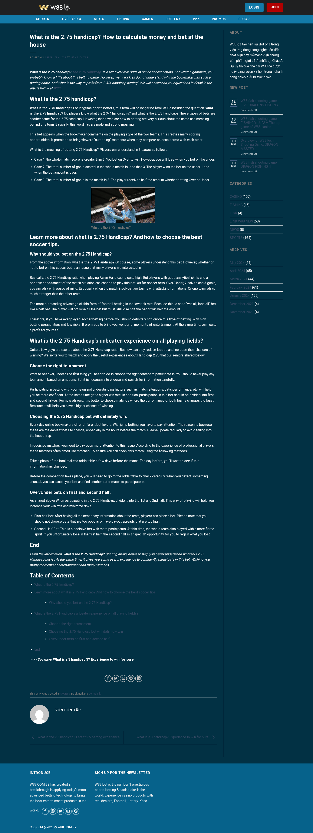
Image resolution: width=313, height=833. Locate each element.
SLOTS (99, 19)
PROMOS (219, 19)
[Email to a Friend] (123, 678)
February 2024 (240, 287)
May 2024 (237, 263)
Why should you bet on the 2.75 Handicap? (81, 603)
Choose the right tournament (70, 624)
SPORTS (42, 19)
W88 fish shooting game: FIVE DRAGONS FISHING (259, 103)
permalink (95, 693)
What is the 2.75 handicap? (54, 585)
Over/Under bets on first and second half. (79, 639)
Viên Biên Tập (79, 57)
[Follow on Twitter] (60, 811)
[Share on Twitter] (115, 678)
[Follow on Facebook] (45, 811)
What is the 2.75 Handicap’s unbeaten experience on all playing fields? (86, 613)
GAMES (147, 19)
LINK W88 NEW (241, 221)
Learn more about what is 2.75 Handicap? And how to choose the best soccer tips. (95, 592)
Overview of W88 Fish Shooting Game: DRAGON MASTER (259, 144)
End (37, 649)
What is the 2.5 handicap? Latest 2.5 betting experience (78, 737)
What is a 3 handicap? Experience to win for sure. (173, 737)
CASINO (236, 197)
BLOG (242, 19)
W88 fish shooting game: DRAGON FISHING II (259, 164)
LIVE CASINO (71, 19)
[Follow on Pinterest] (75, 811)
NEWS (234, 230)
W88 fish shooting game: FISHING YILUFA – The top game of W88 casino (260, 123)
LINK (233, 213)
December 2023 (242, 304)
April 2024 (237, 271)
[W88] (59, 7)
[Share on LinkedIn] (138, 678)
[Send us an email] (68, 811)
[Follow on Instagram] (52, 811)
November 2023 (242, 312)
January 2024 (240, 296)
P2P (196, 19)
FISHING (123, 19)
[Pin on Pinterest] (131, 678)
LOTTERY (173, 19)
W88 (56, 88)
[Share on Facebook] (108, 678)
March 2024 (238, 279)
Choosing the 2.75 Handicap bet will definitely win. (86, 631)
